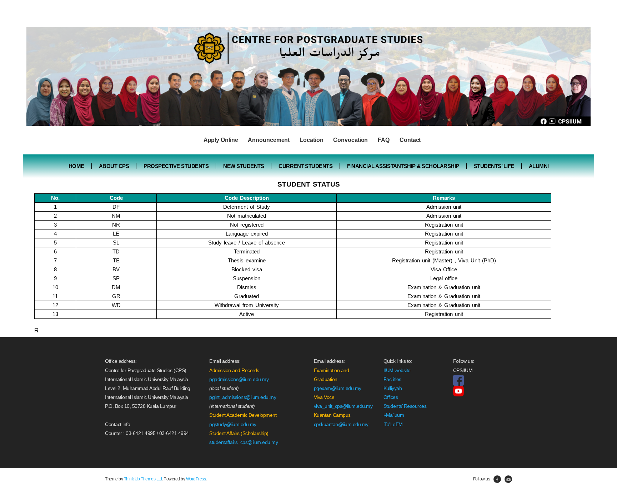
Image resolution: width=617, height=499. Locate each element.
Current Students (305, 166)
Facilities (392, 379)
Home (76, 166)
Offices (390, 397)
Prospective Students (176, 166)
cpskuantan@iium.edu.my (341, 424)
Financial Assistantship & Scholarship (403, 166)
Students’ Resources (405, 406)
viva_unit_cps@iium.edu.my (343, 406)
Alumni (539, 166)
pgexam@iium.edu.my (337, 388)
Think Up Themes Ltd (143, 478)
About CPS (114, 166)
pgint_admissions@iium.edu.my (242, 397)
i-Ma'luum (393, 415)
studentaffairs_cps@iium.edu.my (243, 442)
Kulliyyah (392, 388)
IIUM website (397, 370)
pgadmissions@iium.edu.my (239, 379)
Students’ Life (494, 166)
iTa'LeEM (393, 424)
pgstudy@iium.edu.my (232, 424)
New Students (243, 166)
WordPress (196, 478)
